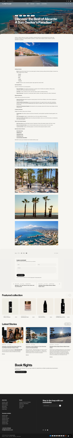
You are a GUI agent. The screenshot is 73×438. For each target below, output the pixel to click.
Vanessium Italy (4, 416)
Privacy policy (6, 436)
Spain (24, 15)
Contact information (19, 436)
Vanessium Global (5, 423)
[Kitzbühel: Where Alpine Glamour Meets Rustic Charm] (60, 335)
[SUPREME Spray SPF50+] (62, 306)
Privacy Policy (32, 277)
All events (21, 407)
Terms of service (10, 436)
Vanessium (33, 15)
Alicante (16, 15)
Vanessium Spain (5, 415)
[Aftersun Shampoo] (10, 306)
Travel (28, 15)
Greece (28, 328)
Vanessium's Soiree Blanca (23, 403)
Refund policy (4, 406)
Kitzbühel (52, 330)
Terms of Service (37, 277)
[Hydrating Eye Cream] (27, 306)
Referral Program (5, 403)
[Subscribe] (60, 405)
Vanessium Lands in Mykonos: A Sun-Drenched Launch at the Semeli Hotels (36, 347)
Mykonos (28, 330)
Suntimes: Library (5, 402)
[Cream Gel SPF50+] (45, 306)
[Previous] (26, 1)
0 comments (9, 344)
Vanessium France (5, 419)
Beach (20, 15)
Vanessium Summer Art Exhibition (25, 402)
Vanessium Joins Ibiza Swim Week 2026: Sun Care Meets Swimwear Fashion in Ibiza (11, 347)
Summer (28, 332)
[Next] (47, 1)
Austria (52, 328)
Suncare (28, 334)
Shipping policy (4, 407)
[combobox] (4, 1)
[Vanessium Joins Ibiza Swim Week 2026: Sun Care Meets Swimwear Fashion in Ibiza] (12, 335)
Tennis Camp (21, 406)
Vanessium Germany (5, 418)
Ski (51, 332)
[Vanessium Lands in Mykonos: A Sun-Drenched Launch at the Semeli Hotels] (36, 335)
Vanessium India (4, 422)
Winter (52, 336)
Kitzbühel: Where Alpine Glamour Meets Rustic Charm (59, 347)
